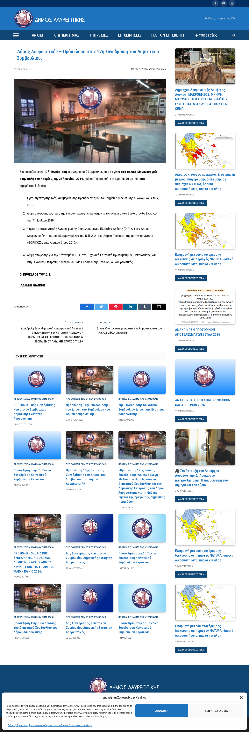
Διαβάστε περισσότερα (191, 123)
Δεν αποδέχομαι (217, 711)
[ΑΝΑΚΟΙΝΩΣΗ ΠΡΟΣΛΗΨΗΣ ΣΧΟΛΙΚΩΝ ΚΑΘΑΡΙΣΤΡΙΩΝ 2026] (205, 377)
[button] (241, 698)
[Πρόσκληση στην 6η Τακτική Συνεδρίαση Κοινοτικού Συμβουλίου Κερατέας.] (142, 528)
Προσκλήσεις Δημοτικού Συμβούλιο (148, 69)
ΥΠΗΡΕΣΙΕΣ (98, 35)
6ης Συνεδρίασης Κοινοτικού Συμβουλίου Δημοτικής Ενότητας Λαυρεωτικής (89, 557)
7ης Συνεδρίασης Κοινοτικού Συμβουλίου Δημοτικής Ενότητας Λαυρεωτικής (141, 409)
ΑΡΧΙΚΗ (38, 35)
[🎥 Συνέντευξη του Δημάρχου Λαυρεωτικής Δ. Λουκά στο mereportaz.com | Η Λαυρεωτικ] (205, 447)
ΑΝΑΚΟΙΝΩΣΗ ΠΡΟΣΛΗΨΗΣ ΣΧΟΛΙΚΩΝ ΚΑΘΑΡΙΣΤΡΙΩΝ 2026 (202, 402)
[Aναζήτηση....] (233, 35)
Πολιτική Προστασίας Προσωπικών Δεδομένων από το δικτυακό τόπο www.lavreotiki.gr (50, 725)
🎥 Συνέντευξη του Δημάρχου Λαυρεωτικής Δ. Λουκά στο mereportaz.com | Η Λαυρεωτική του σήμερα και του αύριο (201, 478)
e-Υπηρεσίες (206, 35)
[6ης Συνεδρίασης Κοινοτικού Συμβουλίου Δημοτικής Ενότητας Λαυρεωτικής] (89, 528)
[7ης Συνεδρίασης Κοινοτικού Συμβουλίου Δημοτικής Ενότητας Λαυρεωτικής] (142, 380)
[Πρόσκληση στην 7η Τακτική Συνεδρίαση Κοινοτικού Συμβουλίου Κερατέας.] (37, 445)
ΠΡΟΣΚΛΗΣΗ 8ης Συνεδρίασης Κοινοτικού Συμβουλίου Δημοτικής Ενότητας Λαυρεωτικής (34, 411)
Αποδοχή (161, 711)
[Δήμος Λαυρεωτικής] (50, 18)
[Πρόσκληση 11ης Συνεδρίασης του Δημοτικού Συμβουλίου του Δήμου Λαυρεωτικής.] (37, 598)
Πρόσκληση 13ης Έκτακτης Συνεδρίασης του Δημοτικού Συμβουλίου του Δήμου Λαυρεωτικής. (86, 477)
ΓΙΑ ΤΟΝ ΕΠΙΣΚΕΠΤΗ (168, 35)
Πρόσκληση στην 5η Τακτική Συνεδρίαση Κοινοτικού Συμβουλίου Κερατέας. (138, 627)
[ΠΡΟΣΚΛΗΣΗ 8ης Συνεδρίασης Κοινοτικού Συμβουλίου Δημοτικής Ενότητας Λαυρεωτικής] (37, 380)
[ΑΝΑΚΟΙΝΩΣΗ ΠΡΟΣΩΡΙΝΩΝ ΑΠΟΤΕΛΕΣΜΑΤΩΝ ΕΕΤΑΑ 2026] (205, 306)
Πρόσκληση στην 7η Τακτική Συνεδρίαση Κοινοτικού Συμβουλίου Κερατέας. (33, 474)
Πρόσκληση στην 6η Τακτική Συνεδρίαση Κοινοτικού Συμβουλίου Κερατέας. (138, 557)
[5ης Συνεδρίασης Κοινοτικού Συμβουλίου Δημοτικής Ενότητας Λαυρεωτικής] (89, 598)
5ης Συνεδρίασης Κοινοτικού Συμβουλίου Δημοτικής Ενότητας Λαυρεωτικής (89, 627)
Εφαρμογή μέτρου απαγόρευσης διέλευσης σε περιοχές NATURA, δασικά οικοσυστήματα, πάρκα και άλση (204, 259)
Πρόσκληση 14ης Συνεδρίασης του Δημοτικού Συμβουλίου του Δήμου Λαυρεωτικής (88, 409)
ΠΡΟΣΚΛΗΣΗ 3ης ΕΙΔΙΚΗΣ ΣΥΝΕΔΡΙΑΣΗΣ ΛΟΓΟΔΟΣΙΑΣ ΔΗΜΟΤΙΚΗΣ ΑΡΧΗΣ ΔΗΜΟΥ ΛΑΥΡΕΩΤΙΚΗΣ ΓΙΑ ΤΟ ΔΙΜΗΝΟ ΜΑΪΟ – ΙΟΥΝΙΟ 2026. (34, 562)
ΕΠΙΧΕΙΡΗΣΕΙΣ (129, 35)
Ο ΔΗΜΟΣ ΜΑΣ (67, 35)
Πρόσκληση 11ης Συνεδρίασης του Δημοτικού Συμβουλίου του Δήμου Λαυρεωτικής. (36, 627)
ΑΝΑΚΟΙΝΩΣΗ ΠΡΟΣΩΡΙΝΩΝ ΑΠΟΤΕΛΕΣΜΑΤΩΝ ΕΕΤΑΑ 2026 (197, 332)
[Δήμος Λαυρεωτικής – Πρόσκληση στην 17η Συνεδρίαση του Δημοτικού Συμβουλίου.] (90, 162)
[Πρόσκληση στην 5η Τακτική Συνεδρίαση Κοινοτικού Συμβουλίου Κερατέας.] (142, 598)
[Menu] (16, 35)
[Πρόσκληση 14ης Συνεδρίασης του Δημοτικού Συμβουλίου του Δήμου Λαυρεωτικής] (89, 380)
